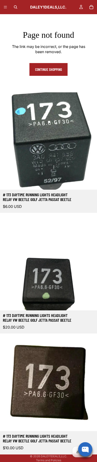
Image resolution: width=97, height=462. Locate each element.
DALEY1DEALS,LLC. (54, 456)
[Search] (15, 7)
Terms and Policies (48, 460)
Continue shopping (48, 69)
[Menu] (5, 7)
